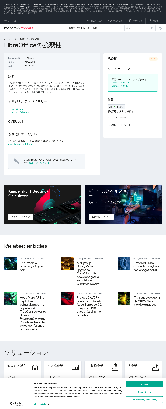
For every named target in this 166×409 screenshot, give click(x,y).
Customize (143, 392)
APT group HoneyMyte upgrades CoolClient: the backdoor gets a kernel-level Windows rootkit (88, 273)
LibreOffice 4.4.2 (120, 82)
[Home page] (19, 28)
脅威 (95, 28)
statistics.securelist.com (20, 144)
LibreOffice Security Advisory (20, 110)
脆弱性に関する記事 (79, 28)
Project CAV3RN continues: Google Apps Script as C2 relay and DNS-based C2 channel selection (89, 306)
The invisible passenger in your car (32, 266)
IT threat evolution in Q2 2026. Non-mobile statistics (147, 301)
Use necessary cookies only (144, 399)
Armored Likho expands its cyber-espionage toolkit (146, 266)
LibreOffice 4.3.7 (120, 85)
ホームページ (10, 39)
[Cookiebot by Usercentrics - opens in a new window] (16, 404)
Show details (40, 404)
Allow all (144, 384)
